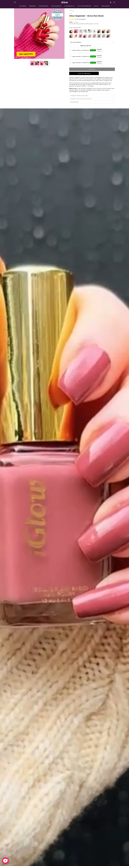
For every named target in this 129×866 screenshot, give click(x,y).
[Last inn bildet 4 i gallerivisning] (46, 63)
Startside (71, 10)
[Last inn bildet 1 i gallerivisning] (33, 63)
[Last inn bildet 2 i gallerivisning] (37, 63)
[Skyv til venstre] (28, 63)
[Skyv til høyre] (49, 63)
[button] (15, 2)
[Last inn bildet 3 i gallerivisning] (42, 63)
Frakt (77, 23)
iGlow (70, 13)
